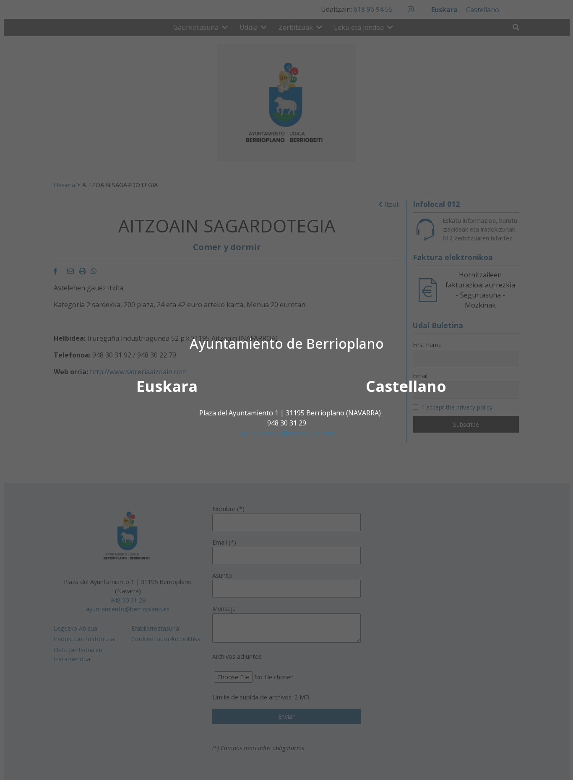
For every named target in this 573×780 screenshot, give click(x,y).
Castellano (406, 386)
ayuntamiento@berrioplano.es (287, 433)
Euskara (167, 386)
